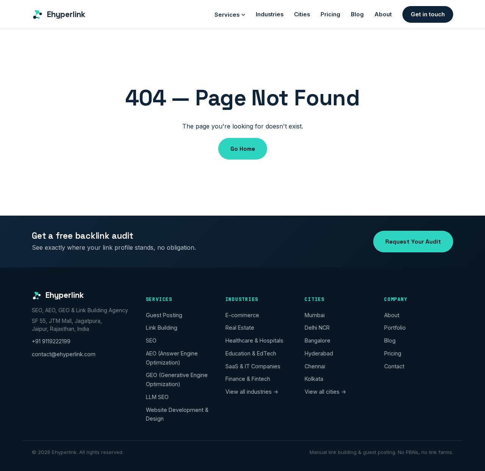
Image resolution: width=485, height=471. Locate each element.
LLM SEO (157, 397)
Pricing (330, 14)
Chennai (315, 366)
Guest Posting (164, 315)
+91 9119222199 (51, 341)
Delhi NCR (317, 327)
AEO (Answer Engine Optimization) (172, 358)
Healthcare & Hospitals (254, 340)
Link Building (161, 327)
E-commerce (242, 315)
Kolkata (314, 379)
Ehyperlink (66, 14)
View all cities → (325, 391)
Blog (357, 14)
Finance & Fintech (247, 379)
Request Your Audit (413, 241)
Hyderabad (319, 353)
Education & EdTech (250, 353)
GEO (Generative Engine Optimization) (177, 379)
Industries (269, 14)
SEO (151, 340)
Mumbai (315, 315)
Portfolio (395, 327)
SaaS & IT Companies (252, 366)
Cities (302, 14)
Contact (394, 366)
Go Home (242, 148)
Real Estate (239, 327)
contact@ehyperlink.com (63, 354)
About (383, 14)
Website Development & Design (177, 414)
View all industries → (251, 391)
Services (226, 14)
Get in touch (428, 14)
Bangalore (317, 340)
